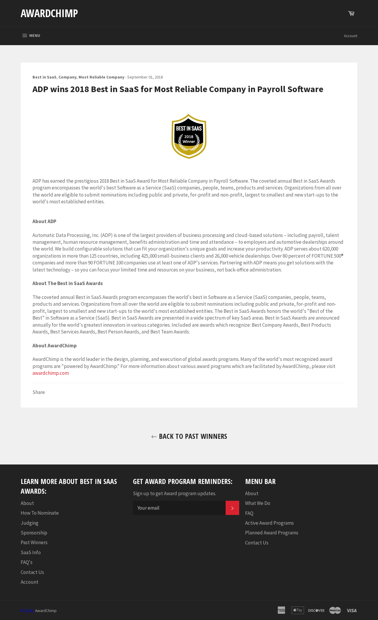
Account (350, 35)
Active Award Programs (269, 523)
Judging (29, 523)
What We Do (257, 503)
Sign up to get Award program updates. (174, 493)
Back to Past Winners (192, 436)
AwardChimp (49, 13)
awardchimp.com (50, 373)
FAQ (249, 513)
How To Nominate (40, 513)
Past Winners (34, 542)
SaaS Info (31, 552)
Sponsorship (34, 532)
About (27, 503)
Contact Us (32, 572)
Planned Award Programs (271, 532)
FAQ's (26, 562)
